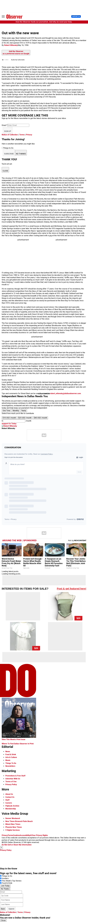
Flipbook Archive (12, 806)
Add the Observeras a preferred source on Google (16, 52)
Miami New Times (12, 824)
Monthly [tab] (16, 411)
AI (31, 835)
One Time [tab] (6, 411)
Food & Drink (10, 754)
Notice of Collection (10, 135)
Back (3, 909)
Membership (10, 809)
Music (7, 760)
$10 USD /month (9, 418)
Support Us (76, 16)
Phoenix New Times (13, 827)
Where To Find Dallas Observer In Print (18, 744)
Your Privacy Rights (40, 835)
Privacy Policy (11, 784)
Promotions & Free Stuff (15, 776)
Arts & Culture (11, 757)
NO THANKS (21, 154)
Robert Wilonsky (11, 45)
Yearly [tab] (23, 411)
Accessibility (25, 835)
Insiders (5, 878)
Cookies (16, 835)
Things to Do (7, 876)
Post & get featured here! (71, 588)
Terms (22, 135)
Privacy (29, 135)
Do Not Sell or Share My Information (17, 845)
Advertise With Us (12, 779)
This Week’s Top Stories (11, 881)
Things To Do (10, 763)
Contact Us (9, 797)
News (7, 751)
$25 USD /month (25, 418)
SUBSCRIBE (9, 154)
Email (4, 125)
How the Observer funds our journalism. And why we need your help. (44, 22)
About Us (9, 794)
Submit (11, 909)
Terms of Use (10, 781)
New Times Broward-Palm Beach (19, 821)
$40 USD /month (40, 418)
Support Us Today (9, 424)
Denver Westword (12, 818)
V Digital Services (12, 830)
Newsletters (10, 766)
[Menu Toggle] (3, 16)
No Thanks (5, 889)
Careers (8, 803)
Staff (7, 800)
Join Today (5, 886)
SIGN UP (7, 131)
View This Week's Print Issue (13, 739)
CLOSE (5, 171)
